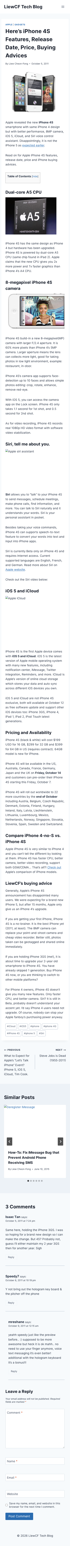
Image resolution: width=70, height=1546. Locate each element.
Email (12, 1477)
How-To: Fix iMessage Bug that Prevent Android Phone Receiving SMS (33, 1157)
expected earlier (33, 145)
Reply (11, 1257)
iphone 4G (49, 1026)
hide (35, 176)
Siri (41, 1033)
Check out (54, 867)
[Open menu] (63, 6)
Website (12, 1494)
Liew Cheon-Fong (18, 63)
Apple (9, 24)
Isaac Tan (12, 1217)
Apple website (15, 569)
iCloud (11, 1026)
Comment (15, 1412)
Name (12, 1461)
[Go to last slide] (9, 1141)
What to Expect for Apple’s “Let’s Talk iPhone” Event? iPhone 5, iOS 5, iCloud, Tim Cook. (16, 1062)
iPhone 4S (13, 1033)
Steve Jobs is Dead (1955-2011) (52, 1055)
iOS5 (23, 1026)
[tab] (28, 1181)
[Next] (60, 1141)
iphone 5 (29, 1033)
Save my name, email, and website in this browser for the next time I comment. (34, 1505)
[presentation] (35, 1125)
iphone (34, 1026)
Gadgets (20, 24)
